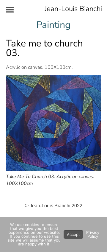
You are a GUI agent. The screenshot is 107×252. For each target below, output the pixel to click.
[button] (9, 9)
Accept (73, 234)
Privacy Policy (92, 234)
